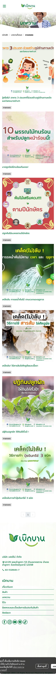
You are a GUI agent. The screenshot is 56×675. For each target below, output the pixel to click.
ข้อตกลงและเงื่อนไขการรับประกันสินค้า (20, 607)
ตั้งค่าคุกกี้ (42, 666)
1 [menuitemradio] (28, 514)
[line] (20, 622)
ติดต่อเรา (6, 613)
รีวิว (4, 602)
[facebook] (4, 622)
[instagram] (9, 622)
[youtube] (14, 622)
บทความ (6, 597)
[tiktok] (25, 622)
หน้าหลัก (5, 34)
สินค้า (4, 592)
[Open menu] (4, 6)
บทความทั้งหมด (16, 34)
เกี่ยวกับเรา (7, 587)
